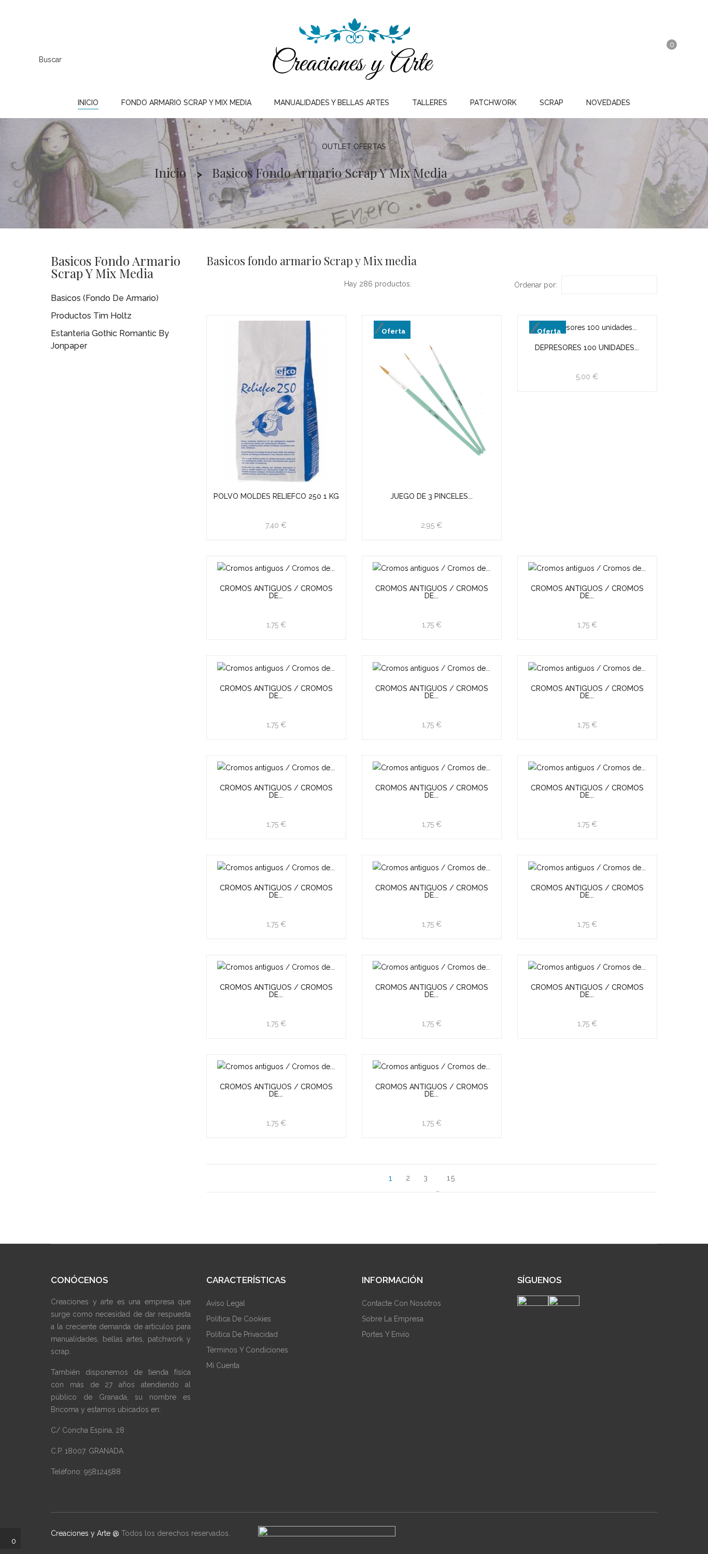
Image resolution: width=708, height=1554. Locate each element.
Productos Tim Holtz (91, 316)
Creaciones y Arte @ (85, 1533)
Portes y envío (385, 1334)
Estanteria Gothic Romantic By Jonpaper (110, 339)
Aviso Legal (225, 1303)
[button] (642, 58)
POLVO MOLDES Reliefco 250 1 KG (276, 496)
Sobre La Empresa (392, 1319)
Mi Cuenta (222, 1365)
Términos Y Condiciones (247, 1350)
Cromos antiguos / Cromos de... (276, 592)
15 (451, 1178)
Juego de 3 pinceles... (431, 496)
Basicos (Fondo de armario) (105, 298)
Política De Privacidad (242, 1334)
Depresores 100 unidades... (587, 347)
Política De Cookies (238, 1319)
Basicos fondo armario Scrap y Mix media (115, 266)
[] (471, 1178)
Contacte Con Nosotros (401, 1303)
